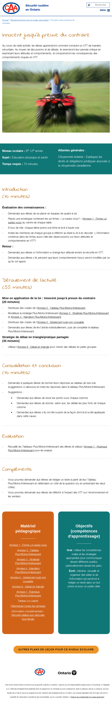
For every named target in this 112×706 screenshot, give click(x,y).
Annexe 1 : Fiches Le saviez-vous (28, 545)
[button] (103, 10)
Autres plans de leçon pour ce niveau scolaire (56, 649)
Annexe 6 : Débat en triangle (28, 586)
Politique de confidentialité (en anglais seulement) (87, 697)
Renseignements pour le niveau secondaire (29, 20)
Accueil (5, 20)
